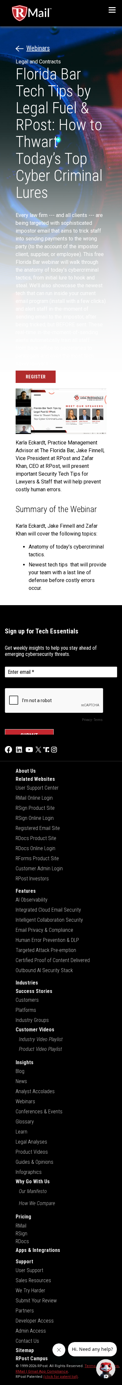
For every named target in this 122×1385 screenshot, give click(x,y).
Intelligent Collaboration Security (49, 920)
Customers (27, 1000)
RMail (21, 1226)
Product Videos (32, 1152)
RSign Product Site (35, 808)
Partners (25, 1311)
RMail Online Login (34, 798)
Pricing (23, 1217)
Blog (20, 1071)
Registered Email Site (38, 828)
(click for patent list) (60, 1377)
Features (26, 891)
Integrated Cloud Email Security (48, 910)
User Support (29, 1270)
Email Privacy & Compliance (44, 930)
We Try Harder (30, 1290)
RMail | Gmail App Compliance (42, 1371)
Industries (27, 983)
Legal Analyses (31, 1142)
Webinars (38, 48)
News (21, 1081)
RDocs (22, 1241)
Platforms (26, 1010)
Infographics (29, 1172)
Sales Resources (33, 1280)
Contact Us (27, 1341)
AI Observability (31, 900)
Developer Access (35, 1321)
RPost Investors (32, 879)
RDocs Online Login (35, 848)
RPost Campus (32, 1358)
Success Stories (34, 991)
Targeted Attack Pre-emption (46, 950)
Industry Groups (32, 1020)
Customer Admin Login (39, 868)
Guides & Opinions (34, 1162)
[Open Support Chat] (105, 1368)
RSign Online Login (35, 818)
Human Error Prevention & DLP (47, 940)
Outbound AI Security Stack (44, 970)
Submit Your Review (36, 1300)
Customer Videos (35, 1029)
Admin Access (31, 1331)
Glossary (25, 1122)
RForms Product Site (37, 858)
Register (36, 376)
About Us (26, 771)
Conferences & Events (39, 1111)
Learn (21, 1132)
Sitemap (25, 1350)
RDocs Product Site (36, 838)
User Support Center (37, 788)
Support (24, 1261)
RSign (21, 1233)
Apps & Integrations (38, 1250)
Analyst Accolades (35, 1091)
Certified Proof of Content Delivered (53, 960)
